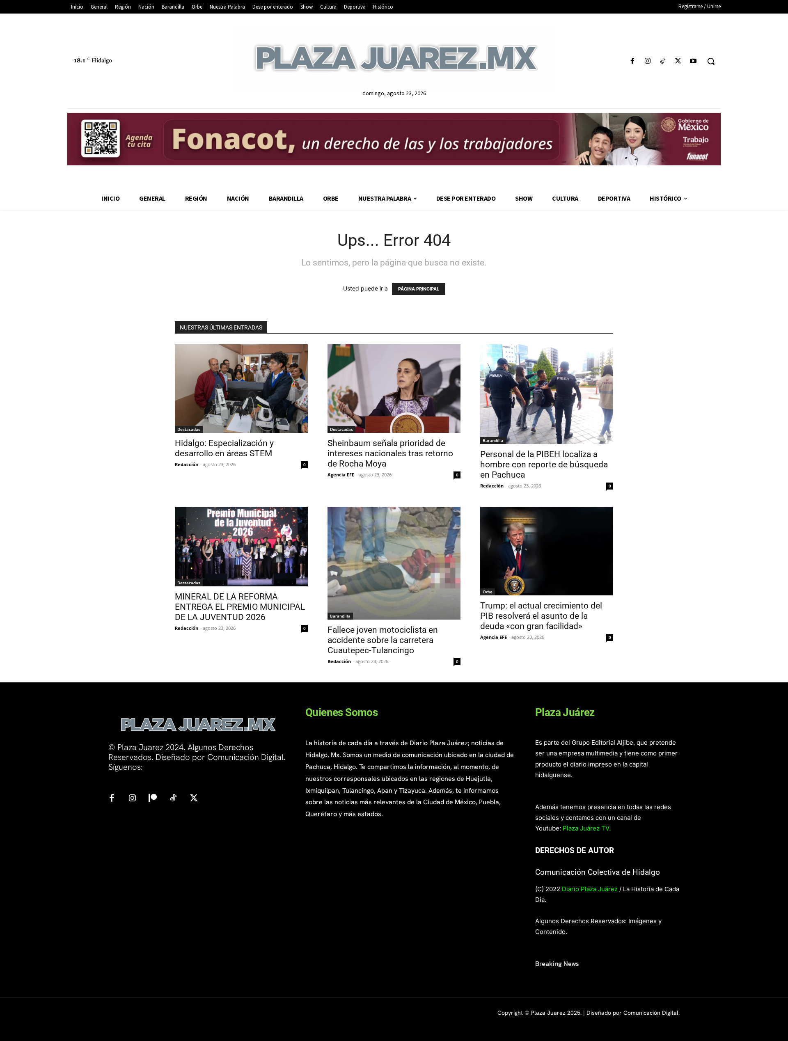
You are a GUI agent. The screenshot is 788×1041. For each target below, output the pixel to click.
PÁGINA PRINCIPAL (418, 289)
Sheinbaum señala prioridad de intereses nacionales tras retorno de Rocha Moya (390, 453)
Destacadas (188, 429)
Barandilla (493, 440)
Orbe (487, 592)
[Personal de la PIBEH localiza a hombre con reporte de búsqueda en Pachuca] (546, 394)
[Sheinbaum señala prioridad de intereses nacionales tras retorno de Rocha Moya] (394, 388)
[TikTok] (662, 61)
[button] (711, 61)
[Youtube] (693, 61)
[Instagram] (647, 61)
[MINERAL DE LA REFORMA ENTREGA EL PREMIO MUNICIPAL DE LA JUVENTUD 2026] (241, 546)
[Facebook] (632, 61)
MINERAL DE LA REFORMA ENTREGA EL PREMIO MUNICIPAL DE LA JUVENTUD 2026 (240, 607)
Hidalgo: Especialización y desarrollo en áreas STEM (224, 448)
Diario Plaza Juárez (590, 889)
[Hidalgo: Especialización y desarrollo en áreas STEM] (241, 388)
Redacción (186, 464)
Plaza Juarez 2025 (555, 1012)
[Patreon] (152, 798)
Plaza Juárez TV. (587, 828)
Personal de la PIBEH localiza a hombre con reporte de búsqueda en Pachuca (544, 464)
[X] (678, 61)
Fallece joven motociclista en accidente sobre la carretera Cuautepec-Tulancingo (383, 640)
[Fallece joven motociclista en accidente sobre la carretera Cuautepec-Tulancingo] (394, 563)
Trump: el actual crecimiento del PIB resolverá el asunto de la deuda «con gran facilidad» (541, 616)
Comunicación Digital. (651, 1012)
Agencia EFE (341, 474)
